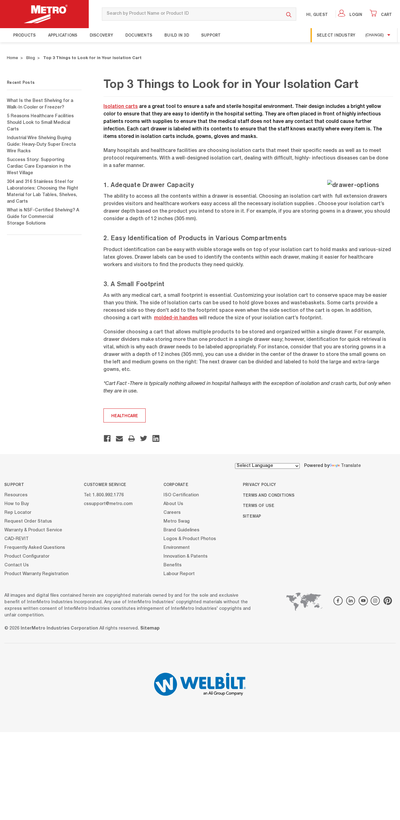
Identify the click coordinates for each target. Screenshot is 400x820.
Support (211, 35)
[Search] (289, 14)
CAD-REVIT (16, 539)
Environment (176, 547)
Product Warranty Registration (36, 574)
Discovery (101, 35)
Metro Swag (176, 521)
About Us (173, 504)
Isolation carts (120, 106)
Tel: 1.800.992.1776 (104, 495)
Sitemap (252, 516)
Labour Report (179, 574)
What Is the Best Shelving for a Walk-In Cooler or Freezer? (40, 104)
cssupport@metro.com (108, 504)
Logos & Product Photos (189, 539)
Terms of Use (258, 505)
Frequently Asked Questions (34, 547)
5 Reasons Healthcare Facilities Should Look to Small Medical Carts (40, 123)
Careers (172, 512)
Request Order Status (28, 521)
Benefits (172, 565)
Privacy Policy (259, 484)
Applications (63, 35)
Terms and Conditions (268, 495)
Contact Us (16, 565)
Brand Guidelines (181, 530)
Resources (16, 495)
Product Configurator (26, 556)
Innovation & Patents (185, 556)
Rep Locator (17, 512)
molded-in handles (176, 318)
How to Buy (16, 504)
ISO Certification (181, 495)
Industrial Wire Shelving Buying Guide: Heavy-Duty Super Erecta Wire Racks (41, 145)
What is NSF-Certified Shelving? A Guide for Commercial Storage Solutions (43, 217)
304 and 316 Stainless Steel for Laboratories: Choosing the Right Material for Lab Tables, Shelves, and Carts (42, 192)
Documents (138, 35)
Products (24, 35)
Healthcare (124, 415)
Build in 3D (176, 35)
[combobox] (192, 14)
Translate (351, 466)
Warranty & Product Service (33, 530)
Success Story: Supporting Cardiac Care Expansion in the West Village (39, 166)
